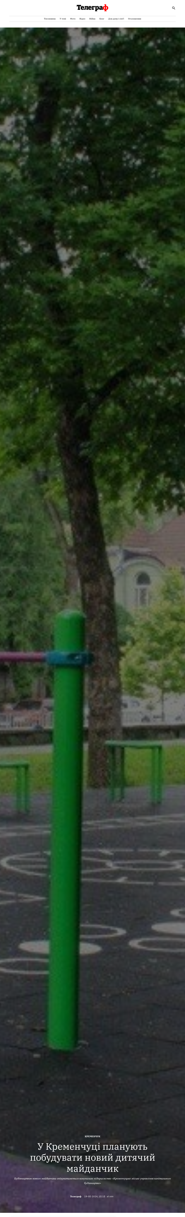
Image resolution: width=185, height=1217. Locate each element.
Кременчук (92, 1136)
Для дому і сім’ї (116, 18)
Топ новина (50, 18)
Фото (72, 18)
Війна (92, 18)
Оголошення (134, 18)
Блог (101, 18)
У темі (63, 18)
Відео (82, 18)
